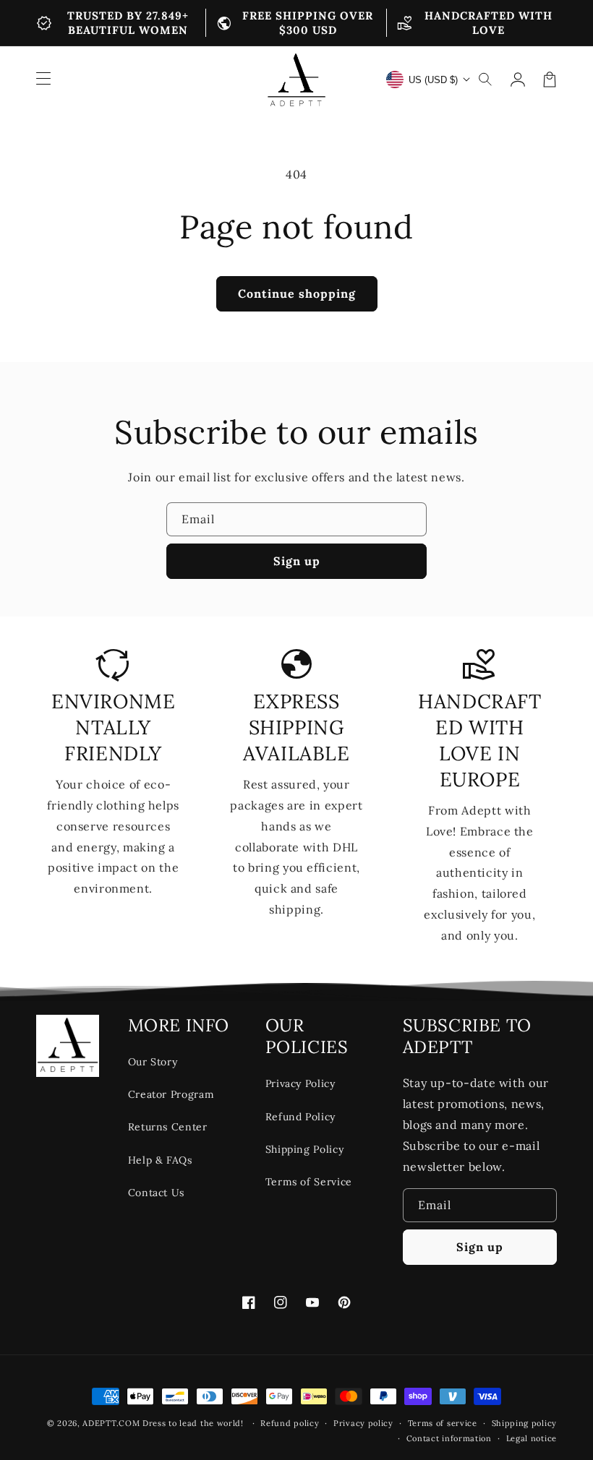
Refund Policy (300, 1116)
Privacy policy (363, 1423)
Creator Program (171, 1094)
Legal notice (531, 1438)
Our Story (153, 1061)
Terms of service (442, 1423)
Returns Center (168, 1126)
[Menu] (43, 79)
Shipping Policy (304, 1149)
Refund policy (289, 1423)
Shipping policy (525, 1423)
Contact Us (156, 1192)
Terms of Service (308, 1181)
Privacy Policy (300, 1083)
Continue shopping (297, 293)
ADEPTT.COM (111, 1423)
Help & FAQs (160, 1160)
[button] (486, 79)
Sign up (296, 561)
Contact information (449, 1438)
